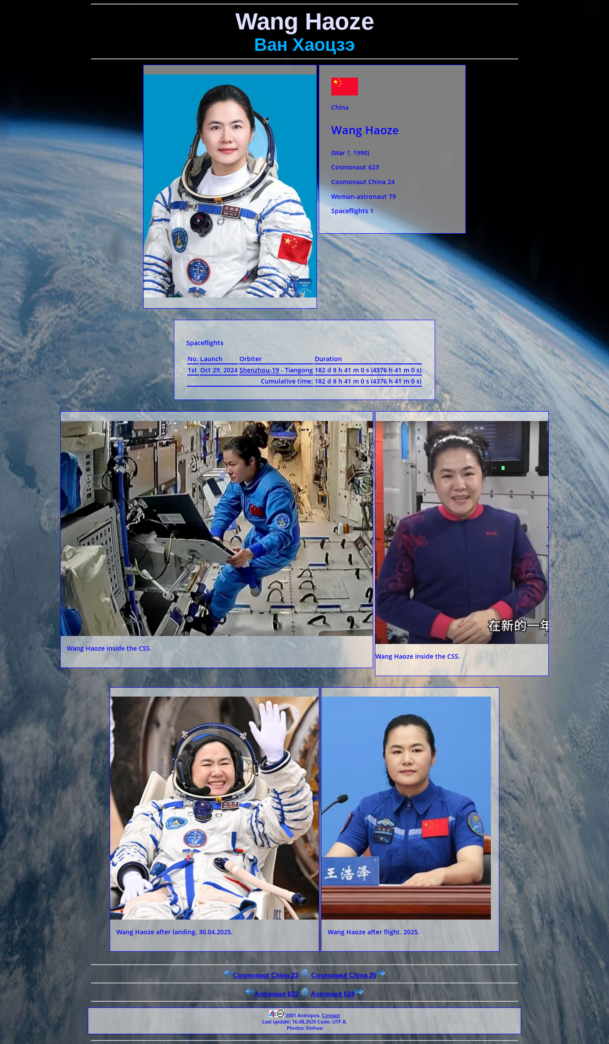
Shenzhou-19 (259, 370)
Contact (331, 1015)
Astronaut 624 (332, 994)
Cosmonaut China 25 (343, 975)
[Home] (304, 975)
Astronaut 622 (276, 994)
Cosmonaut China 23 (265, 975)
